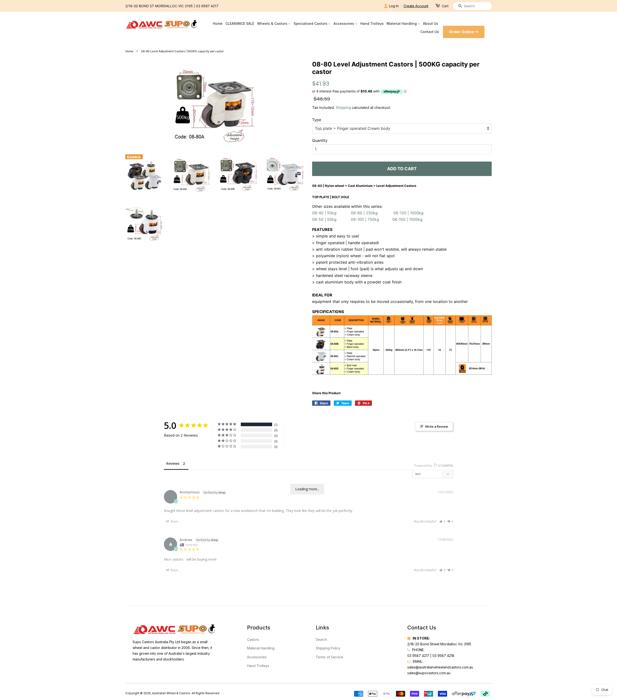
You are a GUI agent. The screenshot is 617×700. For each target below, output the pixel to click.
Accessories (344, 23)
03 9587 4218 (443, 656)
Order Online (462, 31)
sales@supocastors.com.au (428, 673)
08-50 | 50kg (325, 219)
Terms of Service (329, 657)
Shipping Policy (328, 648)
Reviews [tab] (172, 463)
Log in (394, 6)
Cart (445, 6)
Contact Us (429, 32)
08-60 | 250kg (364, 212)
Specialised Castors (311, 23)
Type (316, 119)
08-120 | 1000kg (408, 212)
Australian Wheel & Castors (171, 693)
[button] (442, 521)
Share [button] (174, 521)
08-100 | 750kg (365, 219)
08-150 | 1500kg (407, 219)
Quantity (320, 140)
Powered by (433, 465)
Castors (253, 639)
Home (217, 23)
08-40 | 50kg (325, 212)
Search (321, 639)
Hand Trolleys (372, 23)
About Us (430, 23)
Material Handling (402, 23)
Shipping (343, 107)
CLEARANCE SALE (239, 23)
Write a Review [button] (436, 426)
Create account (415, 6)
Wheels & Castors (272, 23)
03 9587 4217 (207, 6)
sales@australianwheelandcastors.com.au (440, 667)
